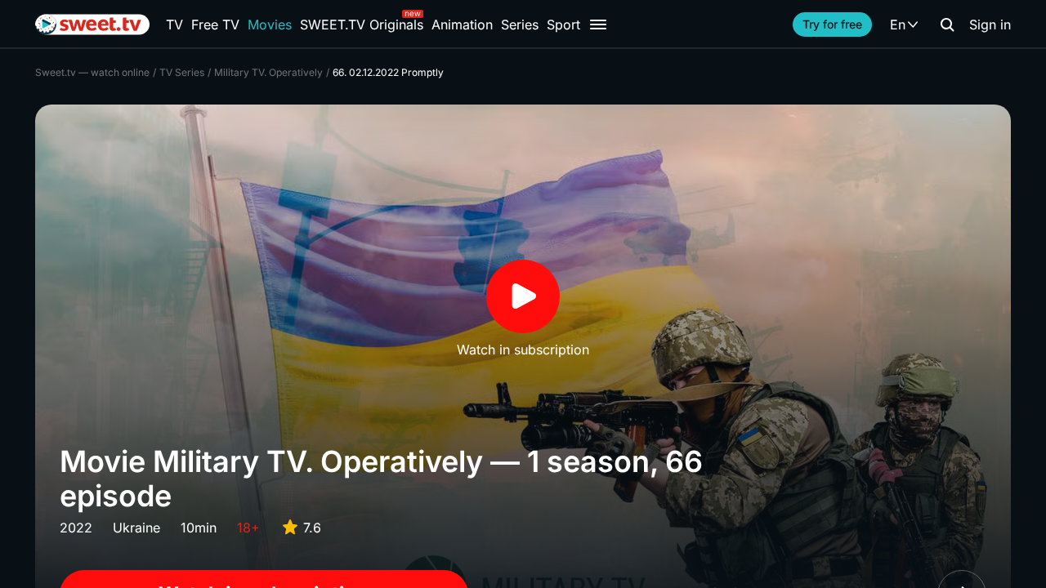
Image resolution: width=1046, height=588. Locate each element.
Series (520, 24)
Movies (270, 24)
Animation (462, 24)
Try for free (832, 24)
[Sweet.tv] (92, 24)
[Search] (947, 24)
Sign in (990, 24)
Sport (563, 24)
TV (174, 24)
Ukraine (136, 527)
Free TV (215, 24)
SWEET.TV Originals (361, 24)
